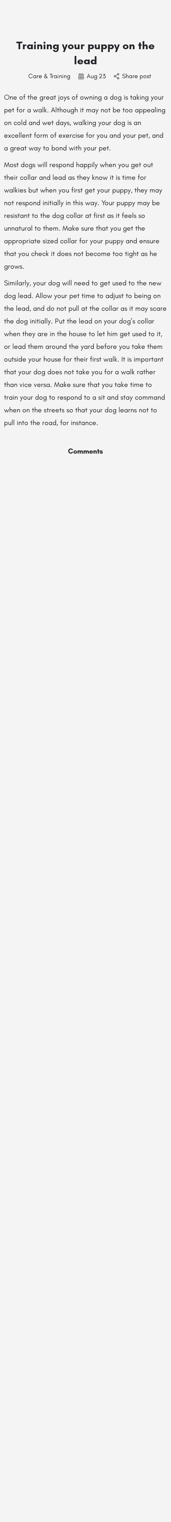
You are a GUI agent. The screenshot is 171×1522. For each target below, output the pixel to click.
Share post (136, 76)
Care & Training (49, 76)
